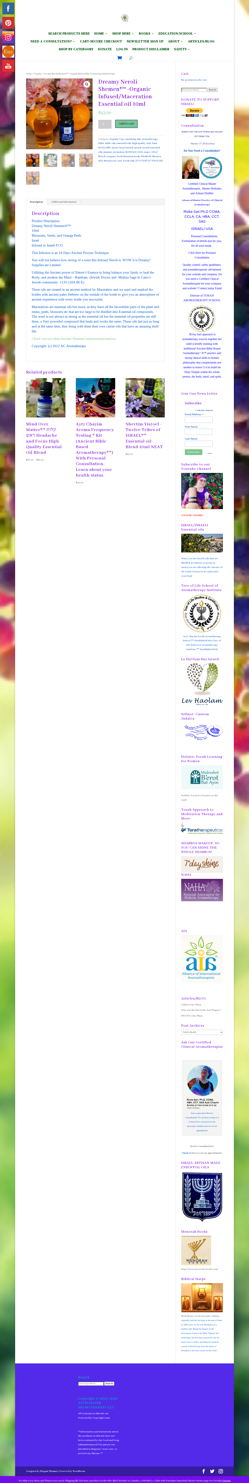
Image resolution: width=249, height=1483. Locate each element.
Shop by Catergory (76, 49)
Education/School (176, 34)
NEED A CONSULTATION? (51, 42)
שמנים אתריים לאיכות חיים (149, 160)
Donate (105, 49)
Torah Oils (128, 160)
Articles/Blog (201, 42)
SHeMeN (146, 156)
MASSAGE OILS (134, 152)
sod (120, 160)
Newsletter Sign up (145, 42)
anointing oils (133, 139)
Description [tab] (36, 202)
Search (212, 89)
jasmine (107, 152)
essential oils (123, 143)
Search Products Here (69, 34)
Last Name (191, 438)
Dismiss (226, 1480)
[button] (86, 84)
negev (147, 152)
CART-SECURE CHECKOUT (101, 42)
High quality (138, 143)
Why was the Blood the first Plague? (201, 1010)
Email (218, 288)
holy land (152, 143)
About (174, 42)
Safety (180, 49)
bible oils (110, 143)
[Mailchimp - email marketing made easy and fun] (209, 453)
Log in (122, 49)
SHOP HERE (121, 34)
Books (144, 34)
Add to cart (126, 124)
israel (115, 147)
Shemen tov (110, 160)
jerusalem (118, 152)
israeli (137, 147)
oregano (111, 156)
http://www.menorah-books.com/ (199, 1269)
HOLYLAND (104, 147)
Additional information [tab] (64, 202)
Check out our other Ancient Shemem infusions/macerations (74, 339)
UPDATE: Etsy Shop (192, 1015)
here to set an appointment (207, 1153)
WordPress (79, 1471)
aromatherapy (150, 139)
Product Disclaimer (151, 49)
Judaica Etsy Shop (191, 1004)
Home (29, 73)
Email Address (194, 414)
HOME (99, 34)
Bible (101, 143)
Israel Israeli (126, 147)
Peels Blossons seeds (128, 156)
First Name (191, 426)
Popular (38, 73)
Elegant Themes (48, 1471)
